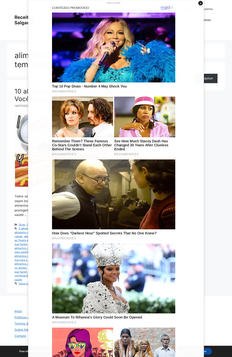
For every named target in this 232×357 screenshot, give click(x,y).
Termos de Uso (25, 323)
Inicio (18, 311)
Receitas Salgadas (24, 20)
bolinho (208, 9)
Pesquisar (206, 78)
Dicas (22, 224)
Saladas (206, 20)
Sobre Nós (22, 330)
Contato (20, 336)
